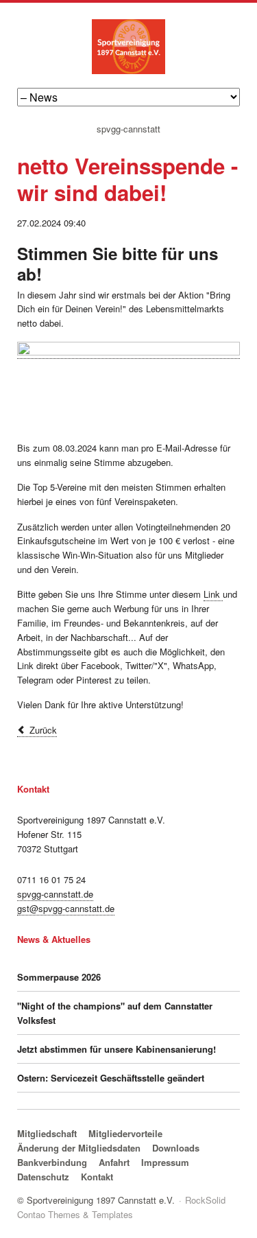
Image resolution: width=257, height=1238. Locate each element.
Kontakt (97, 1176)
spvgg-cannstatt (128, 129)
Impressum (165, 1162)
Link (213, 593)
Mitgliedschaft (47, 1133)
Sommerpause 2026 (59, 976)
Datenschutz (43, 1176)
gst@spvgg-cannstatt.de (65, 908)
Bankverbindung (52, 1162)
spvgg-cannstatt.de (55, 893)
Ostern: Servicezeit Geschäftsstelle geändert (110, 1077)
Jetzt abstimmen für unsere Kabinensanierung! (116, 1048)
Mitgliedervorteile (125, 1133)
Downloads (175, 1147)
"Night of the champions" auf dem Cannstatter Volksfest (114, 1013)
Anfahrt (114, 1162)
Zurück (43, 729)
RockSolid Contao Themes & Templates (121, 1207)
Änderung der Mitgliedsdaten (78, 1147)
